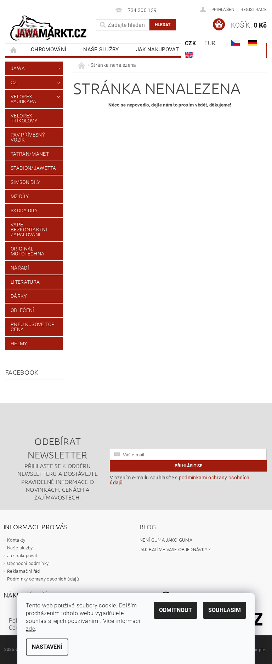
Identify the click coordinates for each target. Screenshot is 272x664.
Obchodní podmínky (28, 563)
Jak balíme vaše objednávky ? (175, 549)
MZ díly (20, 196)
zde (30, 628)
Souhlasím (224, 610)
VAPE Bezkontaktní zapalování (29, 229)
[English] (189, 55)
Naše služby (101, 49)
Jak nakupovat (157, 49)
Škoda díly (24, 210)
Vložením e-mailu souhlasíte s (179, 480)
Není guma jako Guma (166, 539)
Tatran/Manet (30, 154)
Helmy (19, 343)
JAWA (18, 68)
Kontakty (16, 540)
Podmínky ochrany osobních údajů (43, 579)
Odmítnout (175, 610)
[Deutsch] (252, 43)
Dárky (19, 296)
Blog (148, 526)
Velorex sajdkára (23, 99)
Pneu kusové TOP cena (33, 327)
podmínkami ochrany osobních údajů (179, 480)
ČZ (14, 82)
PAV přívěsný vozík (28, 137)
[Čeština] (235, 43)
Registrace (253, 9)
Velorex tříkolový (24, 118)
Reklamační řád (23, 571)
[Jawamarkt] (49, 28)
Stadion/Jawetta (33, 168)
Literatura (25, 282)
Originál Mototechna (27, 251)
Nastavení (47, 646)
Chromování (48, 49)
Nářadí (20, 268)
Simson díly (25, 182)
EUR (209, 43)
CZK (190, 43)
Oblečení (22, 310)
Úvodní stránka (13, 50)
